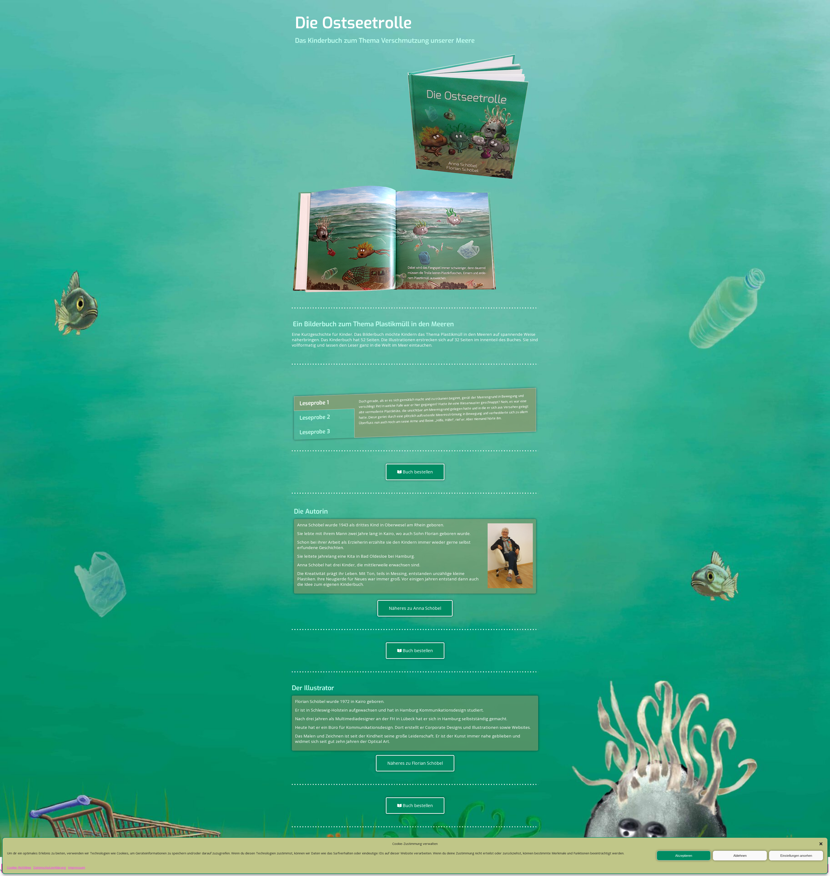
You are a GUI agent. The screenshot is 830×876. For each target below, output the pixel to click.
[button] (821, 844)
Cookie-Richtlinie (19, 867)
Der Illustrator (313, 688)
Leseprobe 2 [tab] (315, 417)
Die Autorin (311, 511)
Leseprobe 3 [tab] (315, 432)
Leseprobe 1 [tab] (314, 403)
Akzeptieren (683, 855)
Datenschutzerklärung (49, 867)
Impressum (76, 867)
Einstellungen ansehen (796, 855)
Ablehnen (740, 855)
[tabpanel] (445, 410)
